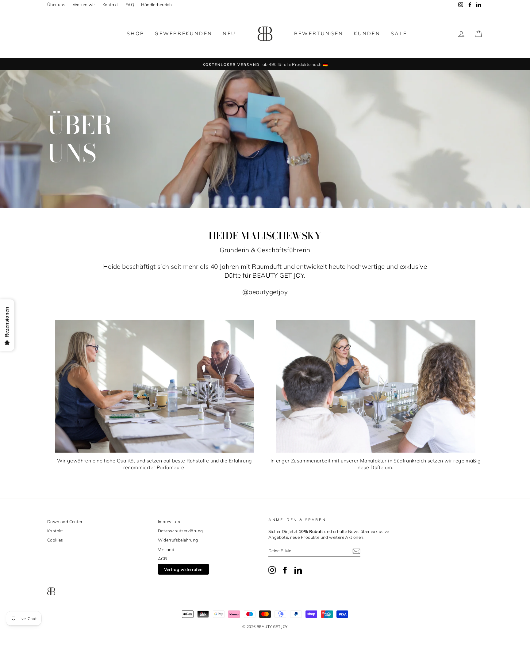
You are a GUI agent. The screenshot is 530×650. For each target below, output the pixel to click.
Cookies (55, 539)
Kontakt (110, 4)
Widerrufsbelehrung (178, 539)
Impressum (169, 521)
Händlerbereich (156, 4)
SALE (399, 33)
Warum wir (84, 4)
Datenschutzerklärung (180, 530)
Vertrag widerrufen (183, 569)
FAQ (129, 4)
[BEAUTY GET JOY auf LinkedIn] (298, 570)
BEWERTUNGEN (318, 33)
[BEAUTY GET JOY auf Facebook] (285, 570)
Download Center (65, 521)
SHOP (135, 33)
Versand (166, 549)
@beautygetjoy (265, 292)
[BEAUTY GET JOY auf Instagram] (272, 570)
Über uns (56, 4)
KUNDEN (367, 33)
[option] (265, 64)
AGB (162, 558)
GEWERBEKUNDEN (183, 33)
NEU (229, 33)
